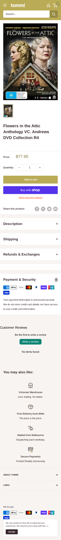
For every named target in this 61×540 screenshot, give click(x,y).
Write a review (30, 341)
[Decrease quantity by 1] (19, 167)
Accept (11, 532)
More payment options (30, 197)
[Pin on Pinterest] (43, 208)
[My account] (48, 5)
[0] (55, 5)
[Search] (54, 14)
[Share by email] (55, 208)
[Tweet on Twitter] (49, 208)
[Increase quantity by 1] (39, 167)
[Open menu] (5, 5)
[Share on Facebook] (37, 208)
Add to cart (30, 179)
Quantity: (8, 167)
